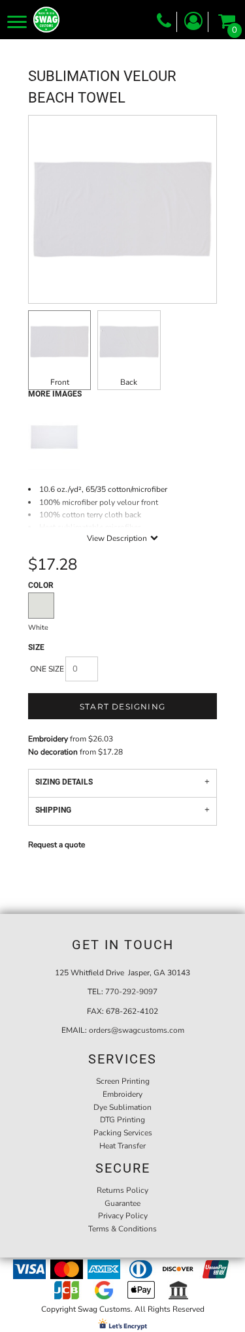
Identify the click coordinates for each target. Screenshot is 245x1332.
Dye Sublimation (122, 1107)
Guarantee (122, 1203)
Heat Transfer (122, 1146)
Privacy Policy (123, 1215)
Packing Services (122, 1133)
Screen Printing (123, 1081)
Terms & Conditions (122, 1229)
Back (128, 382)
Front (59, 382)
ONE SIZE (47, 669)
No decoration (53, 752)
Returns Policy (122, 1190)
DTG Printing (122, 1119)
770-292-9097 (131, 991)
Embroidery (48, 739)
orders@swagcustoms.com (136, 1030)
